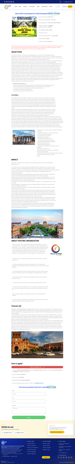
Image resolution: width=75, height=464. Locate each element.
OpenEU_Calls (45, 6)
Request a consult (46, 449)
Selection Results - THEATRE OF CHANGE (64, 450)
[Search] (60, 2)
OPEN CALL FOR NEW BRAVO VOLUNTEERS (64, 444)
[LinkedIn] (66, 457)
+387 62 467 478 (13, 456)
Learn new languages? (31, 451)
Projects (25, 6)
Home (16, 6)
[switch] (57, 6)
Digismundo (71, 462)
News (38, 6)
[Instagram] (64, 457)
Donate (69, 6)
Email (13, 398)
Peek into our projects (31, 449)
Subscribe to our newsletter (56, 432)
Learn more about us (31, 443)
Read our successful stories (32, 447)
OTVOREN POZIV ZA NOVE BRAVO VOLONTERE (65, 447)
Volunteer (65, 6)
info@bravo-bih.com (20, 432)
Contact (50, 6)
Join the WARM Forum (63, 452)
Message (14, 405)
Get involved (32, 6)
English (4, 461)
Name (13, 390)
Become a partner (46, 445)
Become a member (46, 443)
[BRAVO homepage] (12, 443)
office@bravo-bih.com (67, 1)
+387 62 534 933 (6, 456)
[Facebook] (58, 457)
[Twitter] (61, 457)
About (20, 6)
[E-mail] (71, 457)
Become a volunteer (47, 447)
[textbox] (38, 376)
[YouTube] (69, 457)
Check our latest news (31, 445)
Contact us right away (31, 453)
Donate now (46, 457)
